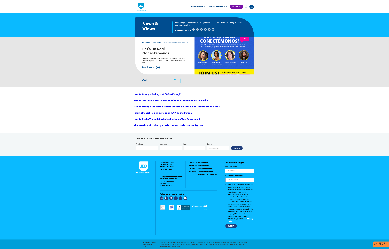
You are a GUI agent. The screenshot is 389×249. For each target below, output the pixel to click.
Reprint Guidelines (205, 168)
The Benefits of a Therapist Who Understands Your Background (169, 125)
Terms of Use (203, 162)
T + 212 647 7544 (166, 169)
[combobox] (218, 148)
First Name (139, 144)
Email (185, 144)
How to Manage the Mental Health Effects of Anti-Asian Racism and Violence (177, 107)
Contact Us (193, 162)
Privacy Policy (203, 165)
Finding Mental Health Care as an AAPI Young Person (163, 113)
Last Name (163, 144)
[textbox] (218, 148)
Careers (192, 168)
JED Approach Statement (207, 175)
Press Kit (192, 171)
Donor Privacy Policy (206, 171)
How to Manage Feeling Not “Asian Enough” (158, 94)
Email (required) (231, 166)
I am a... (209, 144)
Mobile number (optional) (234, 176)
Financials (193, 165)
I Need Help (196, 6)
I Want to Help (216, 6)
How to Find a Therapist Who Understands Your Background (167, 119)
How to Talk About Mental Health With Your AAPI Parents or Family (171, 100)
